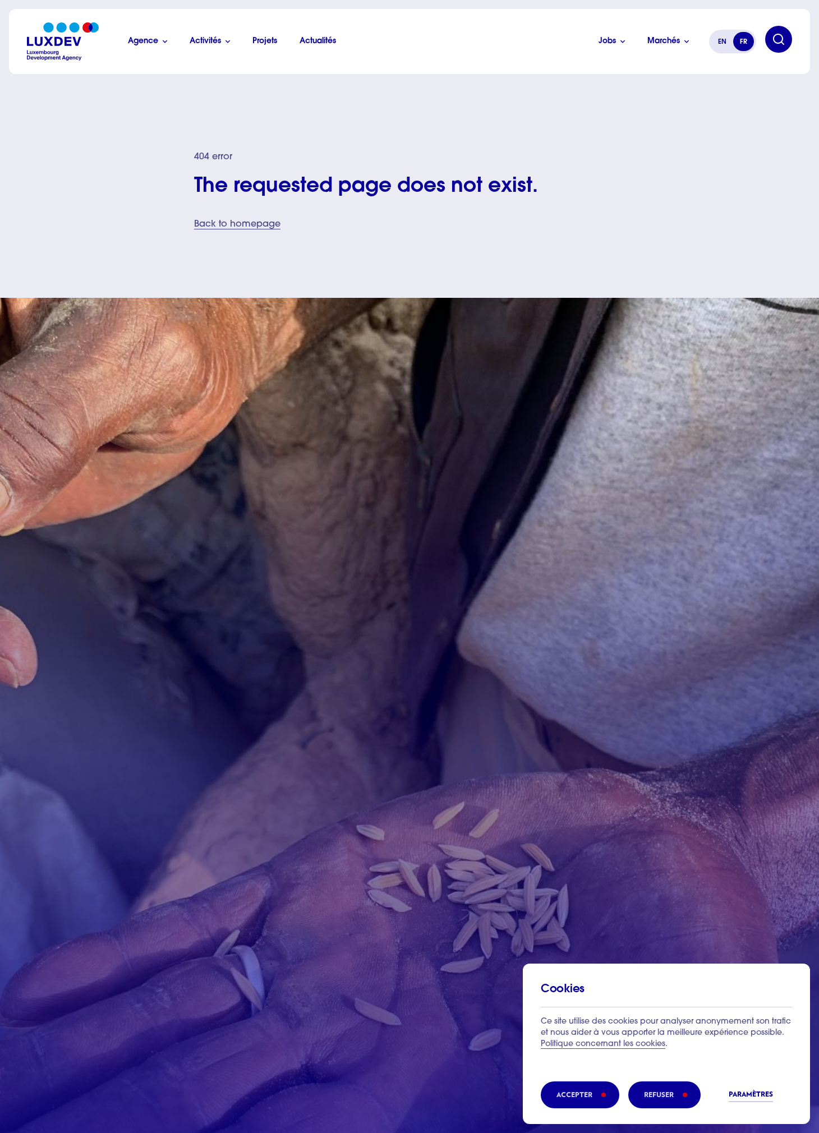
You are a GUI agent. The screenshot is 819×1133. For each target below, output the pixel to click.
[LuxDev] (63, 41)
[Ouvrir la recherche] (778, 39)
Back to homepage (237, 224)
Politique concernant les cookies (603, 1044)
